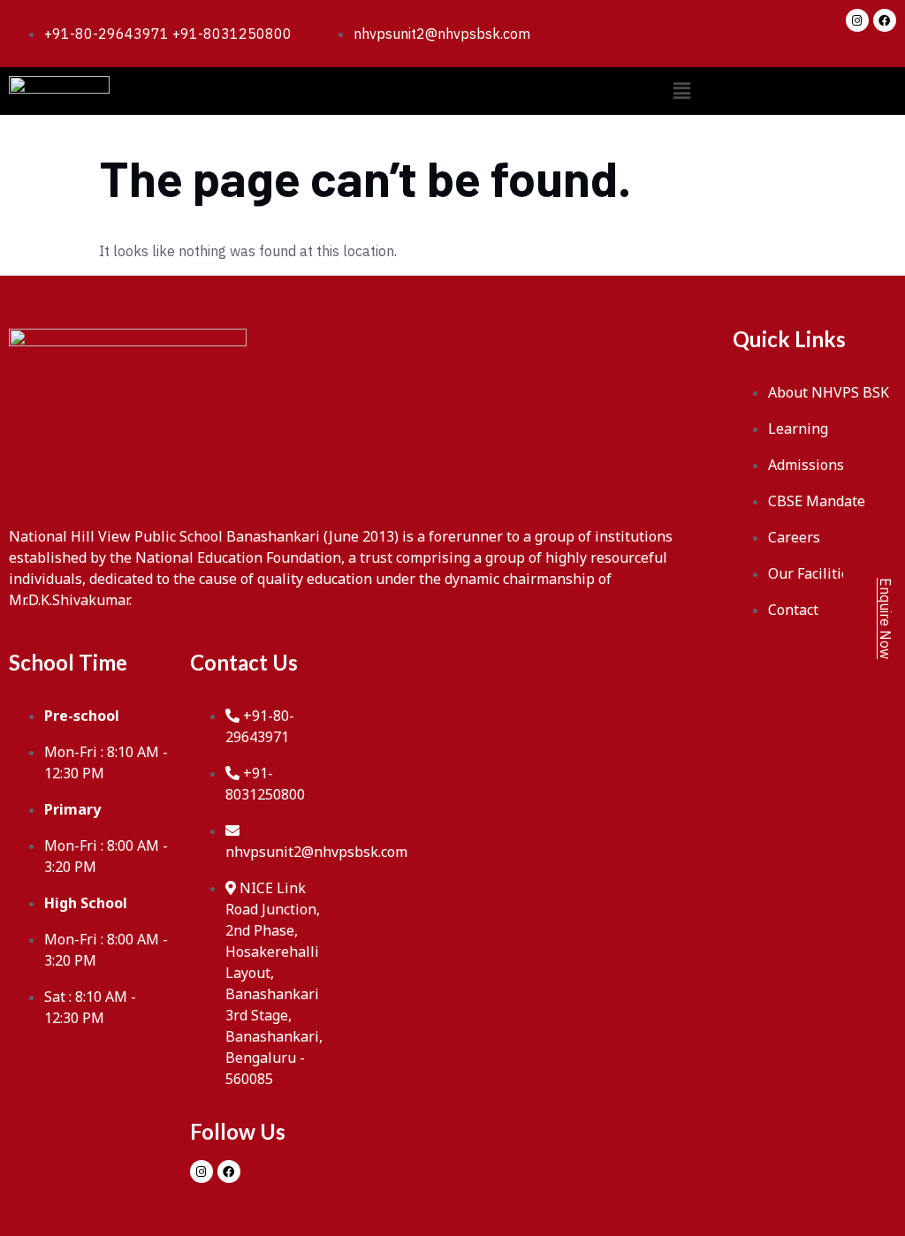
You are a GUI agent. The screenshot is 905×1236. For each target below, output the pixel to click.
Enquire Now (885, 618)
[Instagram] (857, 20)
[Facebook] (884, 20)
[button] (681, 90)
